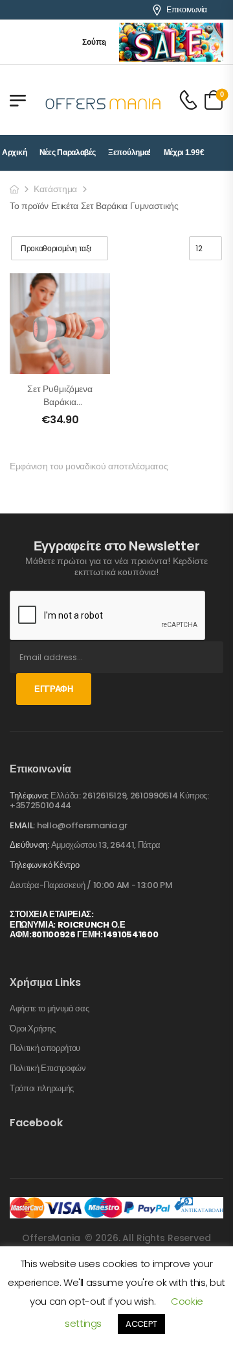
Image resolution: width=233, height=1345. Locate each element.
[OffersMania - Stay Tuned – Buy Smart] (103, 100)
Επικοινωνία (186, 9)
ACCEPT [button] (141, 1324)
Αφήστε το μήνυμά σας (49, 1009)
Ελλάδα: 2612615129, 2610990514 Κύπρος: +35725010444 (109, 800)
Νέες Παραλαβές (67, 152)
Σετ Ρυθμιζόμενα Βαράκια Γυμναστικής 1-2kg (60, 408)
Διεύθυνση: (29, 845)
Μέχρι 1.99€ (184, 152)
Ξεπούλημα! (129, 152)
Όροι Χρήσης (32, 1029)
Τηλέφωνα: (29, 795)
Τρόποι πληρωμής (42, 1088)
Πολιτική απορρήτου (45, 1048)
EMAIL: (22, 825)
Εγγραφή (53, 689)
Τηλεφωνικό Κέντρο (44, 865)
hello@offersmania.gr (82, 825)
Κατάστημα (55, 188)
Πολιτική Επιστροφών (48, 1068)
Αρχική (14, 152)
